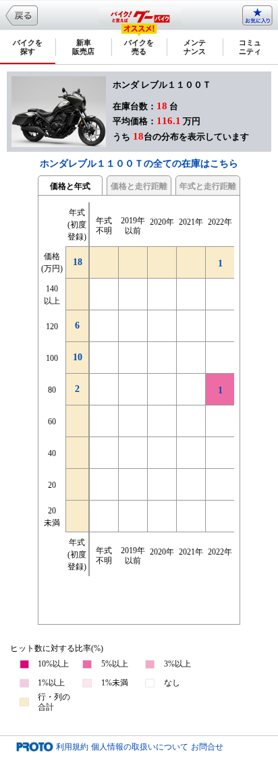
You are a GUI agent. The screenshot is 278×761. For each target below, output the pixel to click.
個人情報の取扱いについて (139, 747)
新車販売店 (83, 46)
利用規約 (72, 747)
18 (77, 262)
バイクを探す (28, 46)
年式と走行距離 (207, 186)
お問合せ (207, 747)
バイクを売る (139, 46)
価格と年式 (70, 186)
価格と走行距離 (139, 186)
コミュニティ (250, 46)
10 (77, 357)
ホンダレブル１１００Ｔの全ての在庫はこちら (139, 164)
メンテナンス (195, 46)
